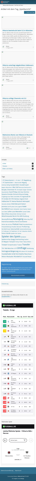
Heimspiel (26, 201)
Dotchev (26, 192)
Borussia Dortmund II (25, 187)
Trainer (19, 245)
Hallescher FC (6, 201)
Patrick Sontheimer (21, 222)
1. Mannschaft (17, 182)
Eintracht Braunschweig (20, 194)
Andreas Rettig (6, 185)
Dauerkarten (5, 192)
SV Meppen (5, 242)
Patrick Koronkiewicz (8, 222)
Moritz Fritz (16, 216)
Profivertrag (25, 227)
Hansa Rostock (17, 201)
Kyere (29, 209)
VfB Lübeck (22, 251)
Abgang (24, 182)
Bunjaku (4, 190)
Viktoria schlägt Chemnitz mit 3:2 (14, 98)
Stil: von (18, 478)
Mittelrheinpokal (7, 216)
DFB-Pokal (20, 192)
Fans (12, 196)
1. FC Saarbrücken (7, 182)
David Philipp (13, 192)
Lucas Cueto (26, 211)
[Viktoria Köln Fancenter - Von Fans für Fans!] (6, 2)
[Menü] (33, 2)
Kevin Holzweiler (15, 209)
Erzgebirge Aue (6, 196)
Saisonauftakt (15, 229)
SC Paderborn (13, 231)
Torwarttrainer (12, 245)
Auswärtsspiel (24, 185)
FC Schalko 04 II (6, 199)
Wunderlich (18, 256)
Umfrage (21, 248)
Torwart (4, 245)
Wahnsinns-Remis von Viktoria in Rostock (17, 135)
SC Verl (20, 231)
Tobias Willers (27, 242)
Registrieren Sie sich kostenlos (10, 269)
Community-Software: (18, 476)
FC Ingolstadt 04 (25, 196)
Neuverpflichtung (7, 219)
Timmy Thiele (19, 242)
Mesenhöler (13, 214)
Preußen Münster (16, 227)
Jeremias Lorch (6, 206)
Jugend (20, 206)
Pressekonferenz (27, 224)
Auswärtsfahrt (14, 185)
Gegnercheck (24, 199)
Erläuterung (5, 284)
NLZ (31, 219)
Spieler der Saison (16, 233)
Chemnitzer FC (11, 190)
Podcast (15, 224)
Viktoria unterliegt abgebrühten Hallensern (18, 65)
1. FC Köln (17, 180)
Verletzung (30, 248)
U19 (15, 248)
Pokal (21, 224)
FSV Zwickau (15, 199)
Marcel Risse (6, 214)
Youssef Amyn (26, 256)
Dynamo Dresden (7, 194)
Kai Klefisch (6, 209)
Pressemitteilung (6, 227)
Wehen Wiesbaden (7, 256)
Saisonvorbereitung (25, 229)
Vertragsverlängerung (10, 251)
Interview (14, 204)
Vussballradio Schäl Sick (10, 254)
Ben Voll (16, 187)
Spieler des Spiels (11, 236)
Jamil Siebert (22, 204)
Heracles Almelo (6, 204)
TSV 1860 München (8, 248)
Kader (24, 206)
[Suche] (25, 2)
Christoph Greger (21, 190)
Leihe (9, 211)
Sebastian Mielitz (27, 231)
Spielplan (23, 237)
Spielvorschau (6, 239)
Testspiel (12, 242)
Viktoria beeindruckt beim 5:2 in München (18, 30)
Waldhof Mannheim (25, 254)
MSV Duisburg (24, 216)
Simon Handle (6, 233)
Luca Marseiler (17, 211)
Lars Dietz (4, 211)
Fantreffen (17, 196)
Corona (29, 190)
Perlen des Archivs (7, 224)
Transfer (26, 244)
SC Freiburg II (5, 231)
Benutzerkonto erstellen (18, 275)
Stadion (26, 239)
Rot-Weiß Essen (6, 229)
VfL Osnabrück (29, 251)
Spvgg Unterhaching (17, 239)
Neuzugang (18, 219)
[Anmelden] (29, 2)
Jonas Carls (14, 206)
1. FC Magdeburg (26, 180)
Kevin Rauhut (23, 209)
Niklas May (27, 219)
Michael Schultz (21, 214)
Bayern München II (7, 187)
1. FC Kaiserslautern (8, 180)
